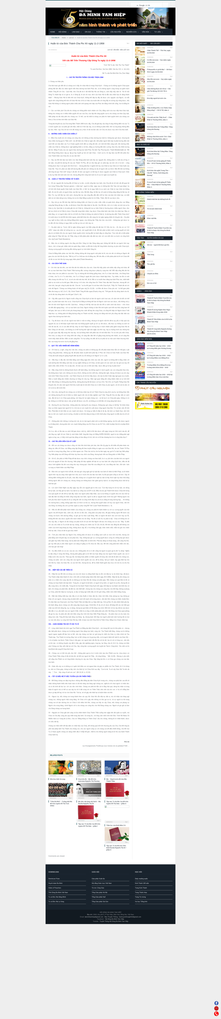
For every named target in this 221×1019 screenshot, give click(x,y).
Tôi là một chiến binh (154, 209)
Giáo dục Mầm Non (144, 339)
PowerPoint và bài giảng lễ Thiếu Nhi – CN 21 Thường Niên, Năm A (159, 162)
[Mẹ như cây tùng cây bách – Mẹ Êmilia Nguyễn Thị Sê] (89, 791)
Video (139, 291)
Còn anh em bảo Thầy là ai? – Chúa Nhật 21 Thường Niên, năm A (159, 118)
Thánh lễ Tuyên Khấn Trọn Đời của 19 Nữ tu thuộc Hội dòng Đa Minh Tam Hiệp (159, 230)
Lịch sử (110, 49)
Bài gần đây (155, 43)
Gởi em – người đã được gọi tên (158, 245)
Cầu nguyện (115, 32)
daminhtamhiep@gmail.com (94, 916)
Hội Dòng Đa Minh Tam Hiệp (114, 919)
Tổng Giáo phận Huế (98, 897)
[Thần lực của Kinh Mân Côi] (117, 813)
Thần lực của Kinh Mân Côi (116, 825)
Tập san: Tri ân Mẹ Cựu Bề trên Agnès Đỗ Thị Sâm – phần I (89, 825)
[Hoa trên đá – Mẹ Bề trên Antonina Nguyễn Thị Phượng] (89, 768)
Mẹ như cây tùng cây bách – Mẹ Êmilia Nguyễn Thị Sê (89, 802)
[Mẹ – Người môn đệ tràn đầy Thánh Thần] (117, 768)
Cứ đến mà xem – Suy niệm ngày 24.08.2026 (159, 61)
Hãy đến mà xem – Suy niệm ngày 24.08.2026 (159, 80)
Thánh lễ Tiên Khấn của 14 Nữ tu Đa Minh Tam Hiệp (159, 320)
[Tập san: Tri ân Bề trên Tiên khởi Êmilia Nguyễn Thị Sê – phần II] (117, 835)
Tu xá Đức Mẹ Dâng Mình (57, 897)
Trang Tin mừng (140, 897)
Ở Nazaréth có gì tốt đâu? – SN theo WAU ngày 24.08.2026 (159, 70)
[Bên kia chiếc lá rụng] (60, 768)
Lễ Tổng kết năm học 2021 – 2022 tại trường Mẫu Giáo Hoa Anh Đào (159, 375)
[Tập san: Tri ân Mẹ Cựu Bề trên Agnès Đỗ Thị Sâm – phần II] (117, 791)
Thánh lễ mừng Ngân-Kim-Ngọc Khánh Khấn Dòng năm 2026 (158, 311)
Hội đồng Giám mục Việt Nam (102, 883)
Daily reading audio (141, 878)
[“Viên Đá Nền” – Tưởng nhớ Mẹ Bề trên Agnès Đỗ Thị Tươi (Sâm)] (60, 791)
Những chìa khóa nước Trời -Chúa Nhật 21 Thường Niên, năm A (159, 137)
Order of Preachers (54, 887)
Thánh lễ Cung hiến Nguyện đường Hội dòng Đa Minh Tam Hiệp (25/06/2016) (159, 331)
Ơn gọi (88, 32)
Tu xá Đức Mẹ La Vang (56, 901)
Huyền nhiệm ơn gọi (155, 238)
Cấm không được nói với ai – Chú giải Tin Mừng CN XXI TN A (159, 90)
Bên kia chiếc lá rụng (57, 779)
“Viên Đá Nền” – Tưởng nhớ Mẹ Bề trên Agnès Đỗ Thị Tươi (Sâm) (61, 803)
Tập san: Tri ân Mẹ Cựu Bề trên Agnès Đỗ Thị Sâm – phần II (117, 802)
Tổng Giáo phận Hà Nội (99, 892)
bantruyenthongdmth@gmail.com (130, 916)
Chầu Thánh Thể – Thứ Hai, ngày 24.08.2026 (158, 51)
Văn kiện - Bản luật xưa (121, 49)
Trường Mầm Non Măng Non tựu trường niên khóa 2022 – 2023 (159, 366)
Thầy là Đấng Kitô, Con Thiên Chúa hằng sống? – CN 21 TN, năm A (159, 109)
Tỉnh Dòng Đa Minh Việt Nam (58, 892)
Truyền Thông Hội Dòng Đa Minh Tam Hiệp (114, 921)
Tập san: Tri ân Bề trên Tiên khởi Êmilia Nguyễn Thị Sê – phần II (116, 847)
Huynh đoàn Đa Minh (55, 883)
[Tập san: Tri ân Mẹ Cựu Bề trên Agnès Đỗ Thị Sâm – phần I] (89, 813)
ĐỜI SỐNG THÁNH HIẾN (145, 192)
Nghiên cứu (131, 32)
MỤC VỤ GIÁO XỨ (143, 144)
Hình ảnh (148, 291)
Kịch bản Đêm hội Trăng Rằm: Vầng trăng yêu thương (160, 128)
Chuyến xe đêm (152, 274)
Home (52, 32)
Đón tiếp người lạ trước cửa (156, 98)
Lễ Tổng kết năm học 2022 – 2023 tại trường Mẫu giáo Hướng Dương (159, 347)
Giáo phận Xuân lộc (98, 878)
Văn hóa (145, 32)
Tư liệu (157, 32)
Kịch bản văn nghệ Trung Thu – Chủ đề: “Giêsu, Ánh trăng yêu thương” (158, 172)
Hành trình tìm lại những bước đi (158, 199)
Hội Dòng (62, 32)
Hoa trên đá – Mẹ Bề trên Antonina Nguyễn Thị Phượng (88, 780)
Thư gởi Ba (151, 264)
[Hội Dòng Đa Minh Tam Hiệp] (110, 18)
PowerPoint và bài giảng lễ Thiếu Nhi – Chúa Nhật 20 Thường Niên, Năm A (159, 184)
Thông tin (100, 32)
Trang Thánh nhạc (141, 892)
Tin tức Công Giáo (98, 887)
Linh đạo (76, 32)
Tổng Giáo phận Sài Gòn (100, 901)
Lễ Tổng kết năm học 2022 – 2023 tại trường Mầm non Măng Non (159, 356)
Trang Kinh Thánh (141, 887)
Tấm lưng (150, 254)
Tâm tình (140, 238)
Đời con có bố (151, 283)
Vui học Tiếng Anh (141, 901)
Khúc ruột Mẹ (151, 218)
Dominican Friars (54, 878)
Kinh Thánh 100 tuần (142, 883)
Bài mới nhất (142, 43)
